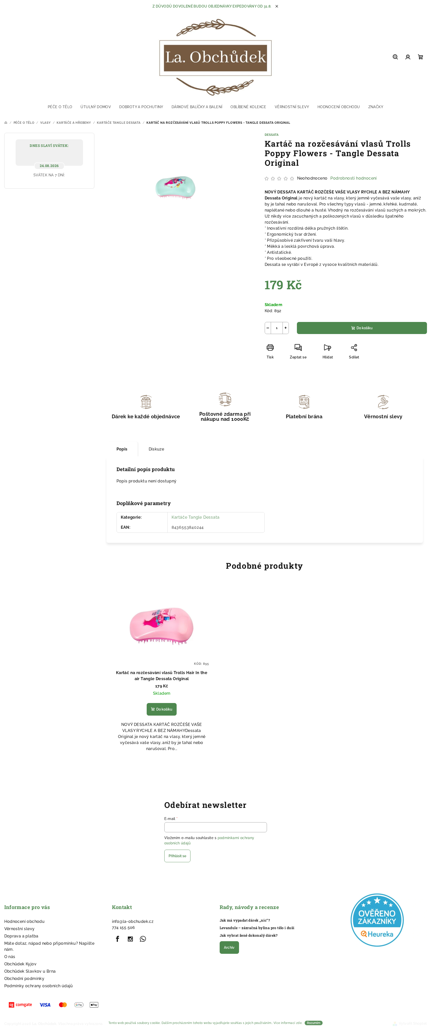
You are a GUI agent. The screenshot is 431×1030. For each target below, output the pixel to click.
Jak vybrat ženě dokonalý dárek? (249, 935)
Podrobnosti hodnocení (353, 178)
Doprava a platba (21, 936)
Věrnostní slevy (19, 928)
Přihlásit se (177, 856)
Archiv (229, 947)
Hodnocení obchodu (24, 921)
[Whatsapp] (143, 939)
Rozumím (313, 1023)
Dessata (272, 135)
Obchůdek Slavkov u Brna (30, 971)
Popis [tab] (122, 449)
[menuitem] (60, 107)
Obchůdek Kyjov (20, 964)
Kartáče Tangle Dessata (196, 517)
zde (299, 1023)
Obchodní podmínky (24, 978)
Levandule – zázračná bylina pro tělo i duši (257, 928)
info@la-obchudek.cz (133, 921)
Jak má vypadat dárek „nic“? (245, 920)
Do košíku (365, 328)
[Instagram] (130, 939)
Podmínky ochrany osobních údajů (38, 985)
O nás (9, 956)
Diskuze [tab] (156, 449)
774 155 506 (123, 927)
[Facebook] (118, 939)
